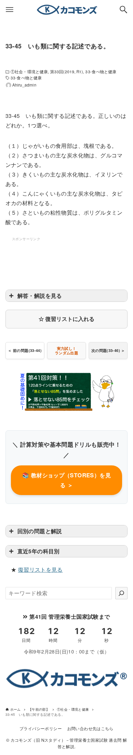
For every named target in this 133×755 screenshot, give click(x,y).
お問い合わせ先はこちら (90, 728)
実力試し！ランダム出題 (66, 350)
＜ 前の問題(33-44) (25, 350)
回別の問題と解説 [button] (39, 531)
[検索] (121, 593)
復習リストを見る (40, 569)
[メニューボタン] (9, 9)
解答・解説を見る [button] (39, 295)
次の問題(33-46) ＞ (108, 350)
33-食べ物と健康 (100, 71)
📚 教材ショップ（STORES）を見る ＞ (66, 480)
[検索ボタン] (123, 9)
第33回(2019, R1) (66, 71)
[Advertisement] (66, 259)
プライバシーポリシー (40, 728)
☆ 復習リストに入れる (66, 319)
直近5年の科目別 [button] (38, 551)
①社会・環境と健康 (29, 71)
